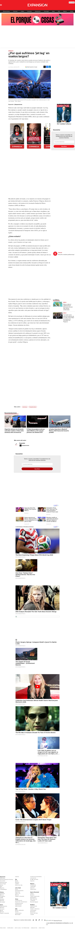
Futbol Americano (34, 896)
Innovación (33, 878)
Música (17, 894)
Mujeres (65, 11)
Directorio (42, 927)
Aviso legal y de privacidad (22, 927)
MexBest (32, 904)
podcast (60, 252)
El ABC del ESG (34, 879)
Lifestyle (32, 900)
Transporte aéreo (32, 406)
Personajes (33, 910)
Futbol (32, 893)
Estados (2, 899)
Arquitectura (18, 904)
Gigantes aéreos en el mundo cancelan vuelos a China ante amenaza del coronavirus (14, 430)
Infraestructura (19, 903)
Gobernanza (18, 913)
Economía (29, 11)
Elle (16, 879)
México (64, 302)
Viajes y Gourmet (4, 913)
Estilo (16, 889)
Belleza (2, 911)
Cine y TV (17, 893)
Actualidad (33, 885)
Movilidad (17, 914)
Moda (1, 910)
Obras (53, 11)
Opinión (2, 900)
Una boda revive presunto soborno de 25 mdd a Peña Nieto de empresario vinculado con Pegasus (68, 318)
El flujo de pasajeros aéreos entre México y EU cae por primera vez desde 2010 (36, 430)
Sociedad (2, 902)
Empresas (15, 11)
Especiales (33, 889)
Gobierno (2, 893)
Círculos (2, 909)
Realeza (2, 907)
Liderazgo (33, 886)
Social (16, 911)
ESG (59, 11)
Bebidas (32, 907)
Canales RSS (34, 927)
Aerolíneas (25, 406)
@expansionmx (18, 104)
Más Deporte (33, 899)
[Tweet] (45, 67)
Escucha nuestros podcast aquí (66, 254)
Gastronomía (33, 906)
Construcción (18, 900)
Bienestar (32, 911)
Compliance (10, 927)
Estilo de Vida (34, 913)
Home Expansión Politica (6, 879)
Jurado (32, 914)
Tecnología (46, 11)
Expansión (22, 443)
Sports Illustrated (34, 892)
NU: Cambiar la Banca (64, 124)
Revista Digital (71, 2)
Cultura (17, 876)
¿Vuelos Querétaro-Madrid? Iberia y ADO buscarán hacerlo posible (59, 430)
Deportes (17, 892)
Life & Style (18, 888)
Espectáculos (3, 906)
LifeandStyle (3, 889)
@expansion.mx (39, 920)
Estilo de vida (18, 885)
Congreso (2, 896)
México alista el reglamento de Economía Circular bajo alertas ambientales (68, 306)
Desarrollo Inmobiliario (21, 901)
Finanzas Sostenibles (36, 876)
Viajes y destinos (34, 908)
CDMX (1, 897)
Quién (1, 904)
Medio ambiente (19, 910)
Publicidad (3, 927)
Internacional (37, 11)
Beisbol (32, 894)
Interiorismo (18, 906)
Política (22, 11)
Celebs (17, 883)
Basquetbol (33, 897)
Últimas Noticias (6, 11)
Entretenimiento (19, 890)
